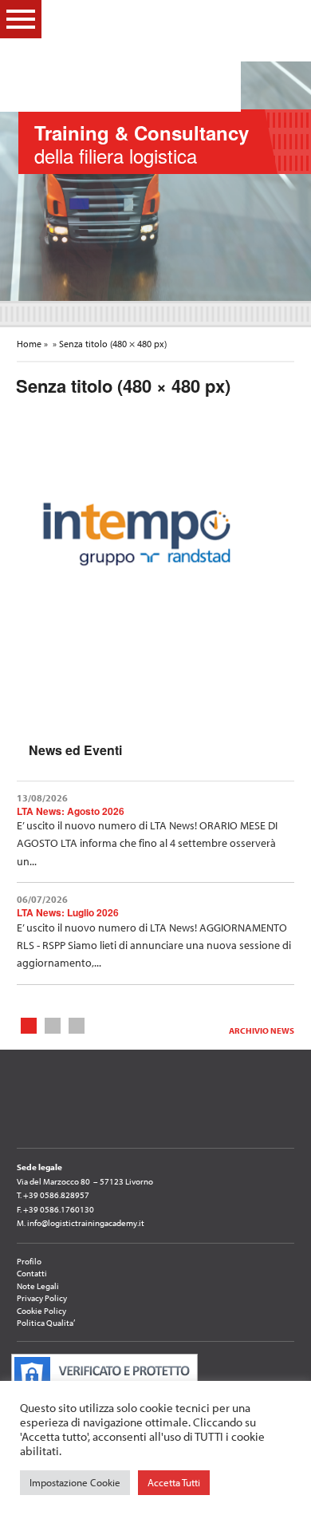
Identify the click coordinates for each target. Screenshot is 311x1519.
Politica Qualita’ (46, 1322)
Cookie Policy (41, 1310)
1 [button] (29, 1024)
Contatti (32, 1273)
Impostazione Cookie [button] (75, 1482)
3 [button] (77, 1024)
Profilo (29, 1261)
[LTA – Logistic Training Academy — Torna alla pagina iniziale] (145, 56)
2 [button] (53, 1024)
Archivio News (261, 1030)
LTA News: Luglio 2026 (68, 912)
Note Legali (38, 1286)
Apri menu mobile (20, 19)
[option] (155, 181)
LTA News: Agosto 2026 (70, 811)
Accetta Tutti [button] (174, 1482)
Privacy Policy (42, 1297)
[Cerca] (286, 18)
